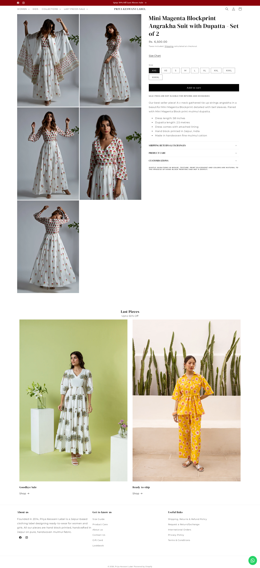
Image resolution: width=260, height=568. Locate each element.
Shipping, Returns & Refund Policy (187, 519)
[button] (23, 9)
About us (98, 529)
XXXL (229, 70)
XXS (154, 70)
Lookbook (98, 545)
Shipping (169, 46)
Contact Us (99, 535)
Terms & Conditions (179, 540)
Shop (22, 493)
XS (165, 70)
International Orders (179, 529)
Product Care (100, 524)
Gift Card (98, 540)
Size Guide (98, 519)
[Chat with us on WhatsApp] (253, 560)
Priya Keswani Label (124, 566)
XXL (216, 70)
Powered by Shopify (143, 566)
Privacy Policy (176, 535)
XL (204, 70)
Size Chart (155, 55)
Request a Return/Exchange (184, 524)
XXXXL (155, 77)
